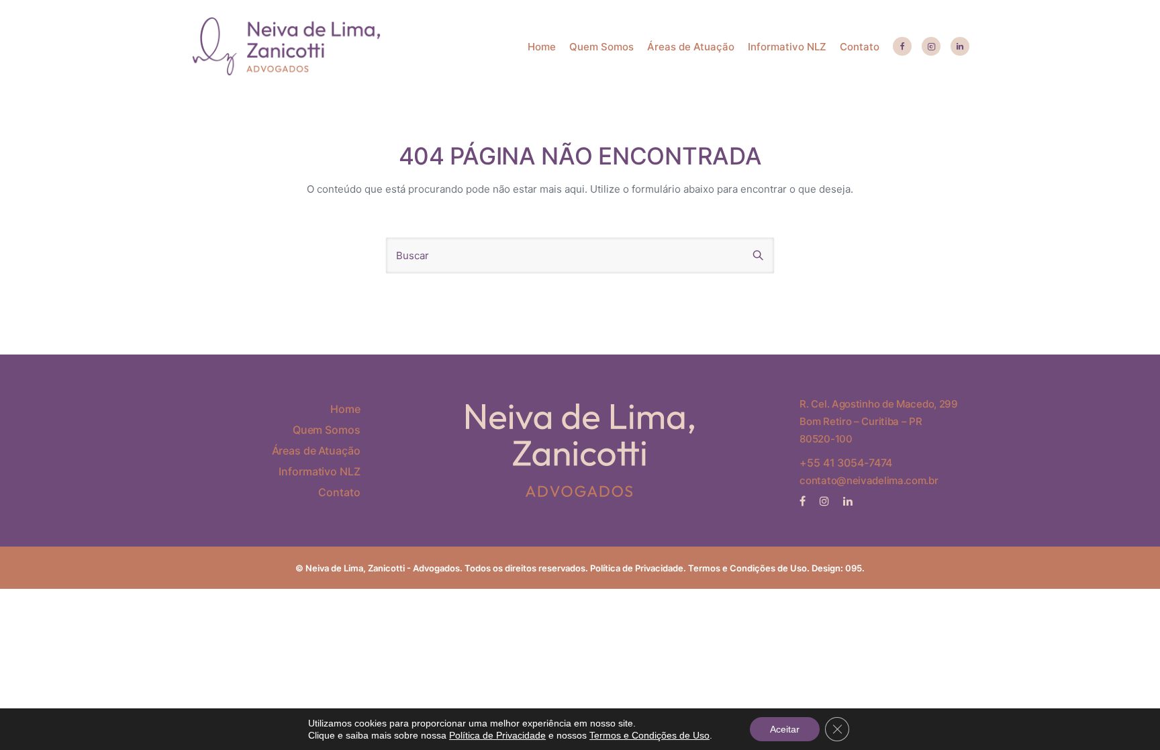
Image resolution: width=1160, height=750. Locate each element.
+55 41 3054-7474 (846, 462)
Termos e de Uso (747, 568)
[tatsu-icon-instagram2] (931, 47)
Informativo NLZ (787, 46)
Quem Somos (601, 46)
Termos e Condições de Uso (649, 735)
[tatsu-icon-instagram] (826, 501)
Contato (859, 46)
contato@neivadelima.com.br (869, 480)
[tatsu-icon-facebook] (902, 47)
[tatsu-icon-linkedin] (960, 47)
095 (853, 568)
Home (542, 46)
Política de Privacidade (636, 568)
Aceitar (785, 729)
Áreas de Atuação (690, 46)
